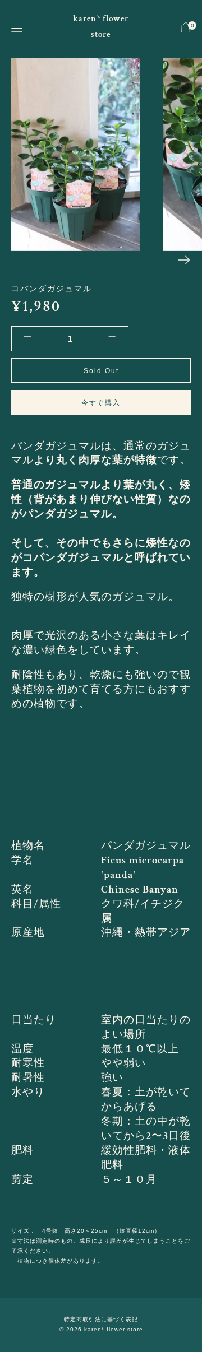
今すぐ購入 (101, 403)
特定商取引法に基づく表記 (101, 1319)
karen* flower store (100, 26)
